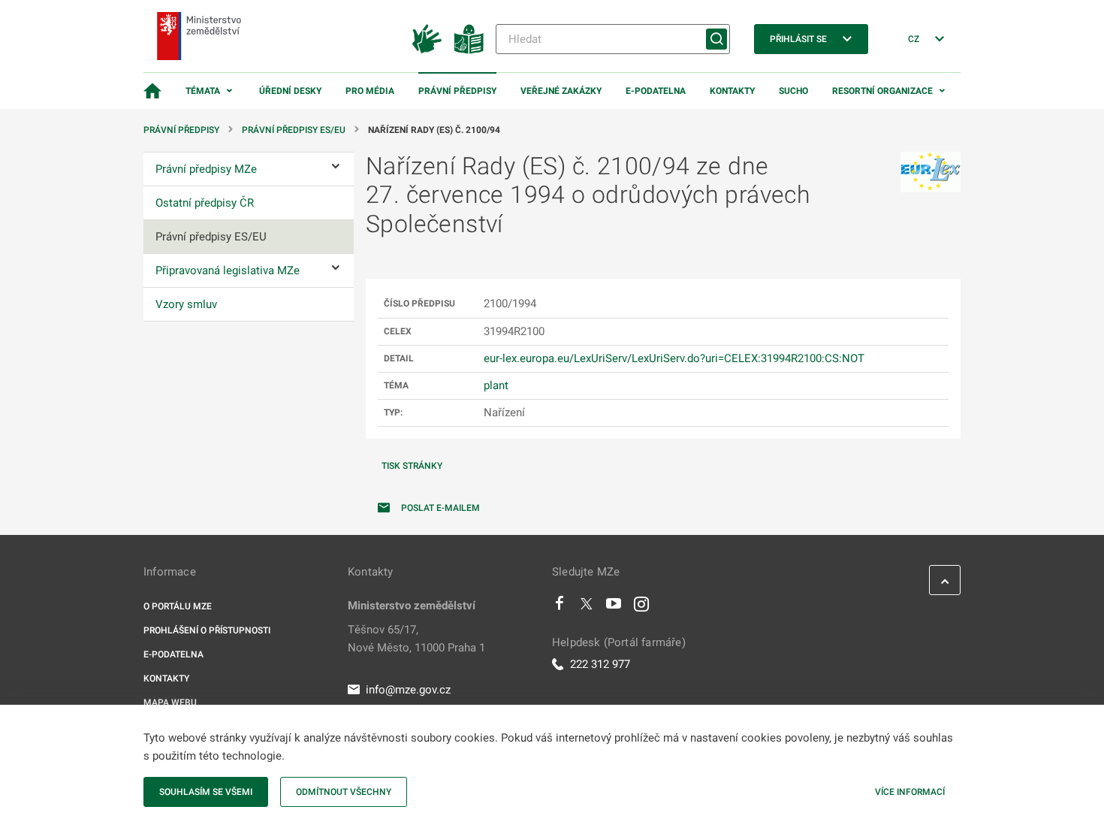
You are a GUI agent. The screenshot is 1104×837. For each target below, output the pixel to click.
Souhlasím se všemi (205, 792)
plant (496, 385)
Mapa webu (170, 702)
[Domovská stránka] (152, 91)
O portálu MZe (177, 606)
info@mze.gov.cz (408, 689)
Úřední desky (290, 91)
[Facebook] (559, 607)
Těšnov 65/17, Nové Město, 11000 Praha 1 (416, 638)
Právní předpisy (457, 91)
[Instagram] (641, 607)
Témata (203, 91)
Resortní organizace (882, 91)
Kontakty (732, 91)
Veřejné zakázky (561, 91)
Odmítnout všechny (343, 792)
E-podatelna (656, 91)
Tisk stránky (412, 466)
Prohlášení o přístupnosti (206, 630)
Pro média (369, 91)
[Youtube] (614, 607)
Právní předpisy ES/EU (293, 130)
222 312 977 (600, 664)
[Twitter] (586, 607)
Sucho (793, 91)
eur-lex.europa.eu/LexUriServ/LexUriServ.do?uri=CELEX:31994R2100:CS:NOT (674, 358)
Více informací (910, 792)
